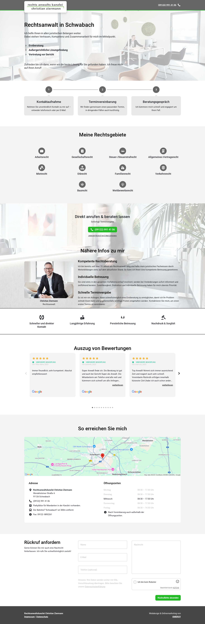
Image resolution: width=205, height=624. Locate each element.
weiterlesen (117, 385)
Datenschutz (42, 616)
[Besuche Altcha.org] (177, 582)
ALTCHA (176, 588)
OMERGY (176, 616)
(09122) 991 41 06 (167, 5)
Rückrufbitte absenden (168, 598)
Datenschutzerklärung (95, 586)
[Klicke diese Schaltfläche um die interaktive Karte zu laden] (102, 456)
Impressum (29, 616)
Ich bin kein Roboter (147, 582)
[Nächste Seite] (179, 373)
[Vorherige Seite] (26, 373)
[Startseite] (45, 5)
